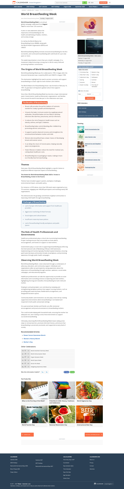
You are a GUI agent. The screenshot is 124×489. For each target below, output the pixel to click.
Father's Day (95, 75)
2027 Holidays (55, 6)
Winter (94, 82)
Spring (82, 80)
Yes (43, 372)
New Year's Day (84, 75)
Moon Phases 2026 (15, 469)
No (47, 372)
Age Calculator (66, 475)
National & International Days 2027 (44, 466)
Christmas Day (84, 72)
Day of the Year (67, 472)
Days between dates (68, 466)
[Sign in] (109, 2)
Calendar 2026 (13, 459)
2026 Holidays (30, 6)
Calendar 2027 (30, 10)
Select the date (84, 91)
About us (92, 459)
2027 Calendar (43, 6)
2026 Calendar (18, 6)
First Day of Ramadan (95, 85)
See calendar (103, 2)
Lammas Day (27, 434)
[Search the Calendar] (84, 2)
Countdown (66, 462)
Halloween (95, 77)
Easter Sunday (84, 85)
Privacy (91, 462)
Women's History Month (32, 339)
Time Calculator (67, 469)
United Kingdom (34, 3)
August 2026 (67, 6)
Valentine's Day (84, 77)
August (37, 10)
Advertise (92, 469)
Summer (94, 80)
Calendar (24, 10)
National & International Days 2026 (88, 115)
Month (89, 94)
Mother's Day (28, 342)
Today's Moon (13, 472)
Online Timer (66, 478)
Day (79, 94)
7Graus (19, 483)
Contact (92, 466)
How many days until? (85, 67)
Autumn (82, 82)
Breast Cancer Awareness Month (35, 335)
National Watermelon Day (93, 434)
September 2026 (80, 6)
